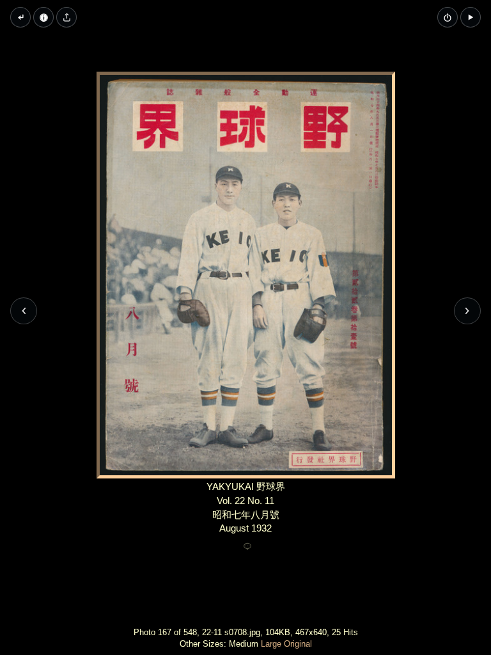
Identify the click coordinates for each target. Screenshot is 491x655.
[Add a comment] (247, 547)
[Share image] (66, 17)
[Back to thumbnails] (20, 17)
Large (271, 644)
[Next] (467, 310)
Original (298, 644)
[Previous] (23, 310)
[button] (470, 17)
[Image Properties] (43, 17)
